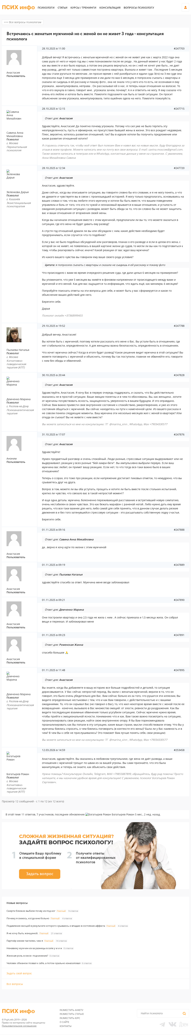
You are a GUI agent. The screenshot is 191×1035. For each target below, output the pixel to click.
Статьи (62, 7)
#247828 (179, 375)
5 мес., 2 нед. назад (147, 814)
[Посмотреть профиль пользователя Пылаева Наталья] (21, 334)
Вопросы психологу (139, 7)
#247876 (179, 434)
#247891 (179, 635)
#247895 (179, 670)
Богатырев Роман (18, 774)
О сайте (64, 1022)
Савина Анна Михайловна (15, 134)
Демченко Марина (19, 399)
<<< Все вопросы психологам (22, 22)
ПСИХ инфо (18, 7)
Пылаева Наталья (18, 350)
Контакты (65, 1026)
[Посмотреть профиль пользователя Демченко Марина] (21, 384)
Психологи (46, 7)
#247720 (179, 168)
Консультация (109, 7)
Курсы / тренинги (83, 7)
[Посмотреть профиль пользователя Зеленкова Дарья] (21, 177)
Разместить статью (72, 1014)
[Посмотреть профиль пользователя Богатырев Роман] (21, 759)
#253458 (179, 750)
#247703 (179, 48)
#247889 (179, 565)
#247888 (179, 529)
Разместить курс (70, 1018)
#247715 (179, 108)
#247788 (179, 326)
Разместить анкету (71, 1010)
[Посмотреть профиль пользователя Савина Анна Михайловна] (21, 117)
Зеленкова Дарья (18, 192)
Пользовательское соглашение (19, 1025)
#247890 (179, 600)
